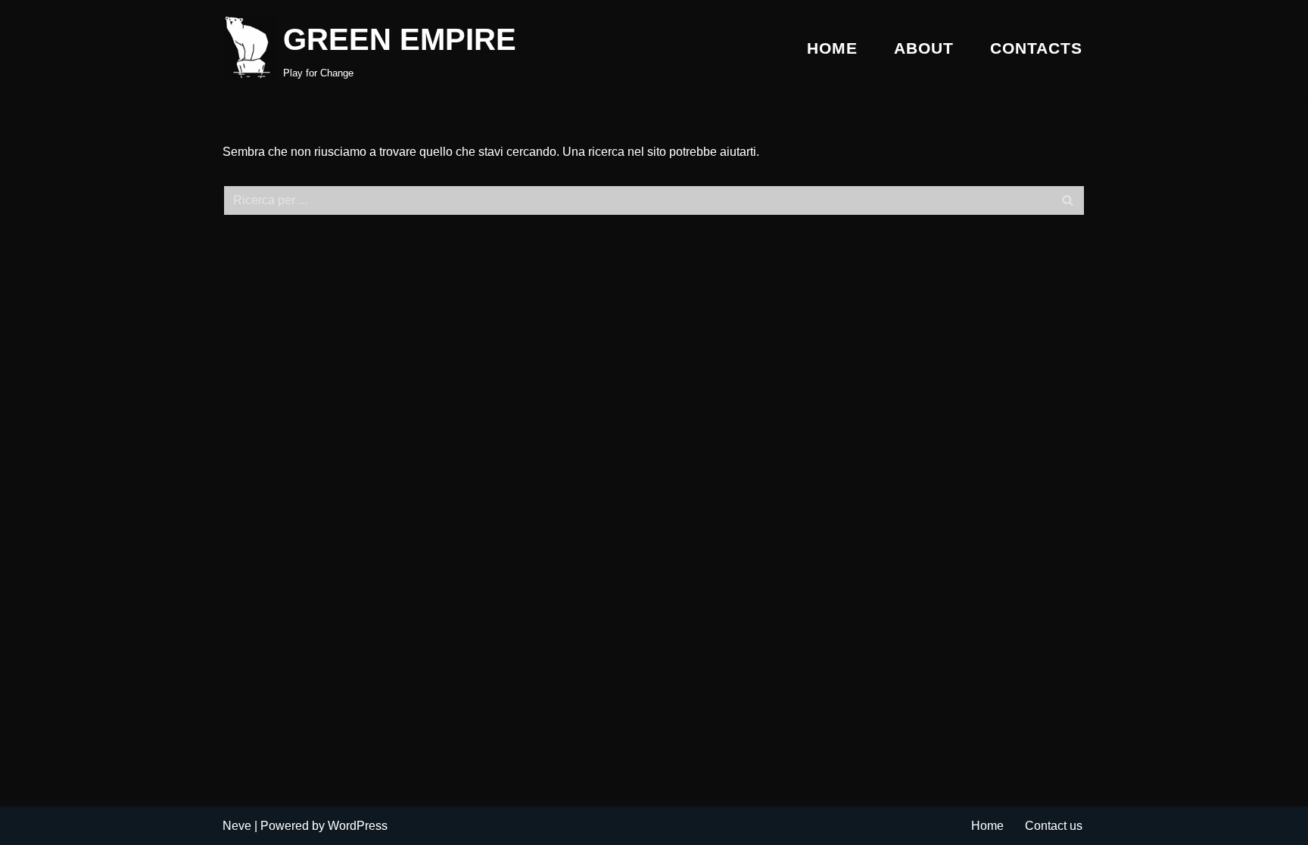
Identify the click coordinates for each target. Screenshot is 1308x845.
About (924, 48)
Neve (237, 825)
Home (832, 48)
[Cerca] (1068, 200)
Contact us (1053, 825)
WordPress (358, 825)
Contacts (1036, 48)
